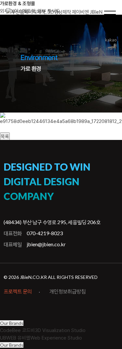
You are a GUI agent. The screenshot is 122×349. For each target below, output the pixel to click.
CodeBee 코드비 (43, 330)
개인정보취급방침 (67, 291)
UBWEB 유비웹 (41, 338)
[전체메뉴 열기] (110, 13)
